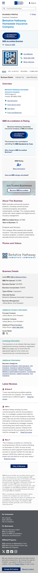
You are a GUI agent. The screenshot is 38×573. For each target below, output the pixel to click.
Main (4, 71)
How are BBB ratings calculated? (17, 175)
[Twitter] (7, 333)
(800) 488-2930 (17, 327)
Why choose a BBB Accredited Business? (16, 151)
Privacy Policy (19, 564)
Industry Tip (20, 77)
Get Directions (12, 101)
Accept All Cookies (11, 569)
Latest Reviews (31, 77)
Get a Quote (13, 71)
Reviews (24, 71)
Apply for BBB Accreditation (12, 533)
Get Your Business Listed (10, 530)
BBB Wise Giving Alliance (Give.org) (14, 545)
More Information (19, 169)
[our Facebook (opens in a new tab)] (11, 552)
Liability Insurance (23, 373)
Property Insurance (25, 370)
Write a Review (29, 62)
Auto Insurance (24, 366)
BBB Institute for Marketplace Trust (14, 543)
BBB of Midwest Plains (18, 277)
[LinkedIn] (3, 333)
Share (34, 14)
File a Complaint (8, 522)
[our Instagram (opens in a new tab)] (15, 552)
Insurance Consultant (9, 370)
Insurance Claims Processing (20, 368)
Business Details (7, 77)
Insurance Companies (10, 366)
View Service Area (13, 105)
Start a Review (7, 520)
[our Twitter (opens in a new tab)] (3, 552)
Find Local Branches (14, 113)
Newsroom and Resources (11, 535)
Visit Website (28, 54)
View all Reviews (19, 466)
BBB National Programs (10, 547)
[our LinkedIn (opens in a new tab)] (7, 552)
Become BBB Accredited (19, 190)
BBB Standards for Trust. (24, 144)
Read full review (26, 432)
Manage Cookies (28, 569)
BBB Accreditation (8, 531)
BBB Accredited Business (12, 41)
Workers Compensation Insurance (14, 371)
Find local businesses (14, 8)
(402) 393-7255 (29, 58)
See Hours (11, 109)
